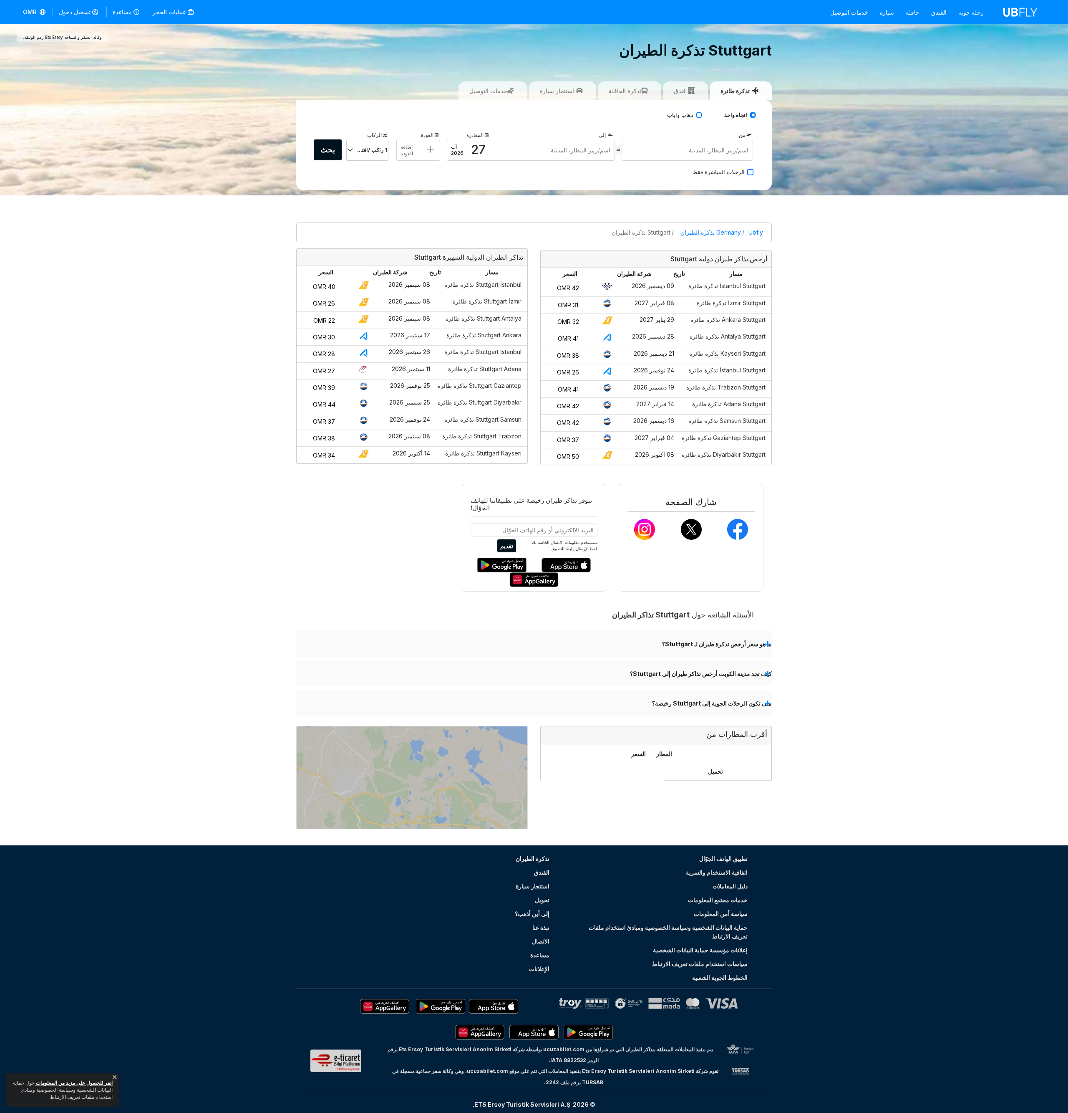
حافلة (912, 12)
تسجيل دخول (75, 11)
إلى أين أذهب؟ (532, 913)
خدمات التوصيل (849, 12)
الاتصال (540, 941)
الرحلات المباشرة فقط (719, 172)
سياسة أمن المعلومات (721, 913)
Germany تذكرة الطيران (710, 232)
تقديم (506, 545)
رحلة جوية (971, 12)
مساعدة (122, 11)
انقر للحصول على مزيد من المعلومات (74, 1083)
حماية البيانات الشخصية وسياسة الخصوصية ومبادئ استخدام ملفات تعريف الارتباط (668, 932)
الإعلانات (539, 968)
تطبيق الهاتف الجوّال (723, 858)
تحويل (542, 899)
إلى (602, 135)
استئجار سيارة (532, 886)
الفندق (939, 12)
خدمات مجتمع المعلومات (718, 899)
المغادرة (475, 135)
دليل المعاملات (730, 886)
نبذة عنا (540, 927)
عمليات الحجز (170, 11)
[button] (35, 12)
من (742, 135)
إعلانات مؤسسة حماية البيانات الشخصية (700, 950)
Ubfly (755, 232)
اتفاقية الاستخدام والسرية (717, 872)
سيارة (887, 12)
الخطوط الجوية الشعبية (720, 977)
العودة (427, 135)
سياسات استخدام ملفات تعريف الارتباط (700, 963)
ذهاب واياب (680, 115)
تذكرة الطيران (532, 858)
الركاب (374, 135)
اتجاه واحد (735, 115)
